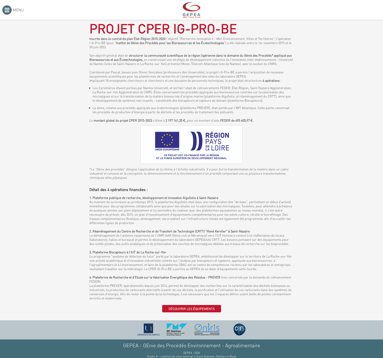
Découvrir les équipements (192, 309)
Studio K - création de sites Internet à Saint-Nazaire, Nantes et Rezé (191, 356)
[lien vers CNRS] (240, 329)
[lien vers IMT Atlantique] (177, 329)
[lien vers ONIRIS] (207, 329)
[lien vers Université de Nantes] (148, 329)
